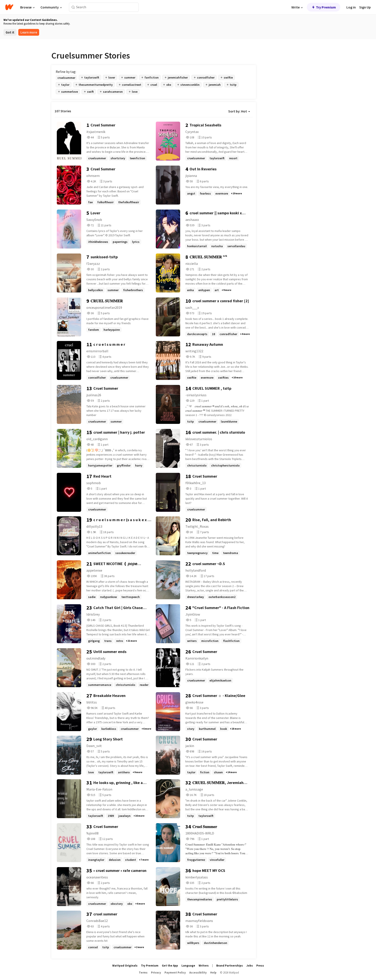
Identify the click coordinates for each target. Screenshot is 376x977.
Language (188, 965)
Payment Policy (175, 972)
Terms (143, 972)
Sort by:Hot (237, 111)
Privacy (156, 972)
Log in (351, 7)
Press (260, 965)
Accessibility (198, 972)
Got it (10, 32)
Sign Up (365, 7)
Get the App (170, 965)
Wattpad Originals (125, 965)
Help (213, 972)
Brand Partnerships (229, 965)
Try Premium (326, 7)
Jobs (249, 965)
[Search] (73, 7)
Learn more (28, 32)
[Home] (9, 7)
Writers (204, 965)
